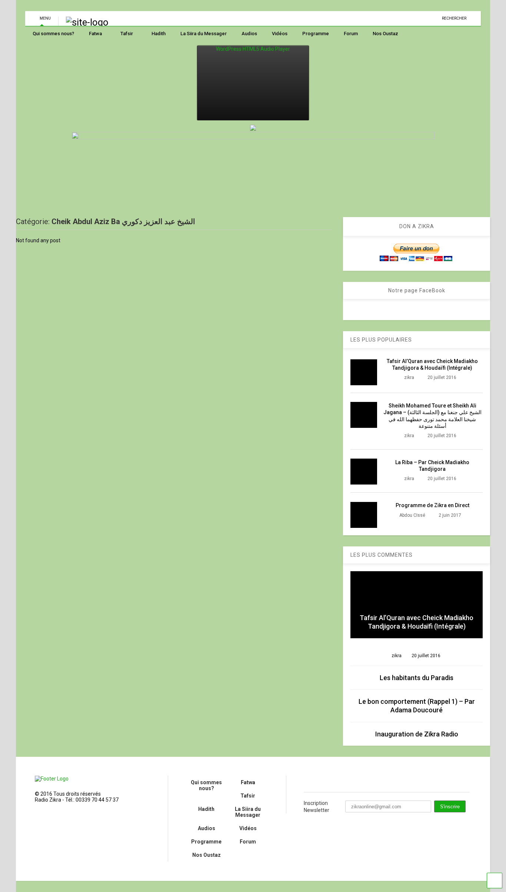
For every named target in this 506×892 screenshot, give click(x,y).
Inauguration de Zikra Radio (416, 734)
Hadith (159, 33)
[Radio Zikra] (87, 22)
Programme (315, 33)
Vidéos (279, 33)
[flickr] (325, 780)
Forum (351, 33)
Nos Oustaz (385, 33)
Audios (249, 33)
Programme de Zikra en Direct (432, 505)
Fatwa (95, 33)
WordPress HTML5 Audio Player (253, 49)
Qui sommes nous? (53, 33)
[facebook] (307, 780)
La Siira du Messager (203, 33)
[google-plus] (343, 780)
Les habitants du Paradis (416, 678)
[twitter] (361, 780)
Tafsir (126, 33)
